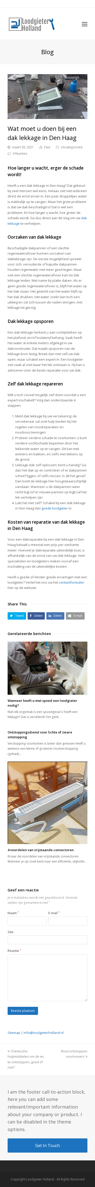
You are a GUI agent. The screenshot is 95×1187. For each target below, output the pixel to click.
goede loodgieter (55, 508)
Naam (13, 913)
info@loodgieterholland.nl (44, 1032)
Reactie (14, 950)
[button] (17, 616)
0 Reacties (20, 153)
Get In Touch (47, 1145)
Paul (47, 147)
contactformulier (71, 582)
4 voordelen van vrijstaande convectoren (41, 850)
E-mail (54, 913)
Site (10, 932)
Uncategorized (71, 147)
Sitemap (14, 1032)
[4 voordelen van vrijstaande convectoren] (47, 803)
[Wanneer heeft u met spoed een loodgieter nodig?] (47, 668)
